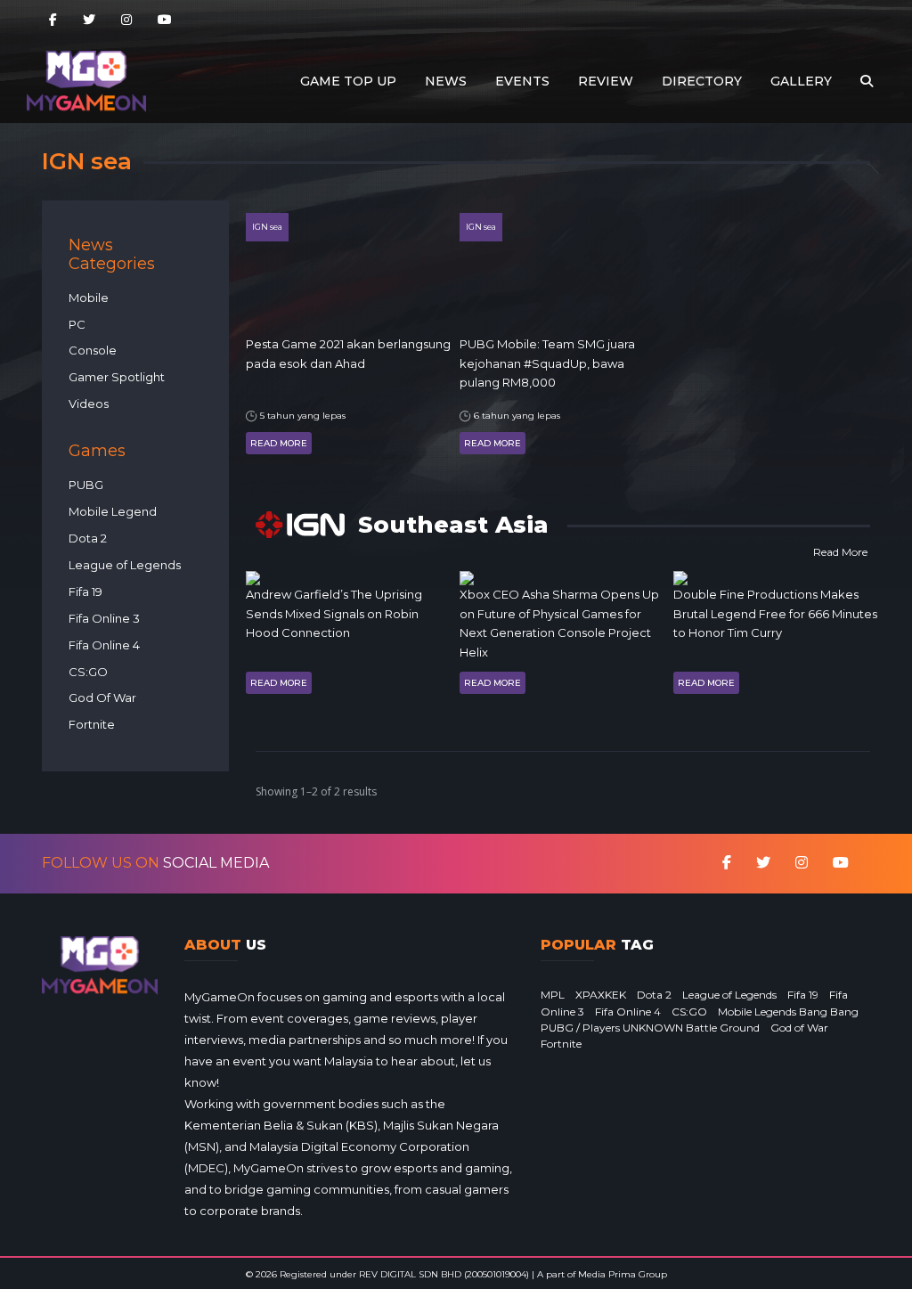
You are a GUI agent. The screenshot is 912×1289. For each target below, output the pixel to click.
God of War (799, 1027)
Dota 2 (88, 538)
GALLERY (801, 81)
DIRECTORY (702, 81)
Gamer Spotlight (117, 377)
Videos (89, 403)
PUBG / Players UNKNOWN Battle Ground (650, 1027)
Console (93, 350)
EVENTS (522, 81)
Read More (278, 443)
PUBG (86, 484)
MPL (553, 994)
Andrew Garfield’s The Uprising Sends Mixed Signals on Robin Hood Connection (334, 613)
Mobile (89, 297)
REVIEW (605, 81)
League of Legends (125, 565)
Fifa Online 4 (104, 645)
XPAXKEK (600, 994)
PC (77, 324)
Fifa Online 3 (104, 618)
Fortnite (92, 724)
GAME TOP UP (348, 81)
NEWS (446, 81)
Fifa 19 (85, 591)
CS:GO (88, 672)
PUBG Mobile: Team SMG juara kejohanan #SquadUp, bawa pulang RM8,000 (547, 363)
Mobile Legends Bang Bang (788, 1011)
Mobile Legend (113, 511)
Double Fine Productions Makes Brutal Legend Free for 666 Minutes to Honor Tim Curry (775, 613)
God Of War (102, 697)
